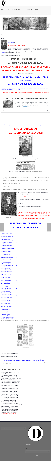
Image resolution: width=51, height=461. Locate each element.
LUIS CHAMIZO (20, 13)
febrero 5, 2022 (14, 32)
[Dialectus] (3, 3)
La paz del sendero (40, 362)
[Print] (2, 35)
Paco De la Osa (5, 32)
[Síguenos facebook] (37, 456)
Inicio (15, 13)
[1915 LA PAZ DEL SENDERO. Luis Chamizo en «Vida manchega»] (25, 23)
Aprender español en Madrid (10, 413)
